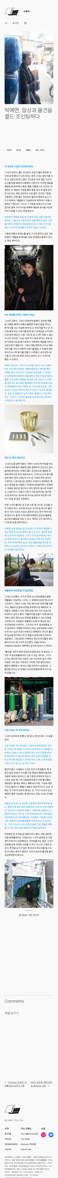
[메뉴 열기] (6, 23)
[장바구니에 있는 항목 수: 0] (25, 23)
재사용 (18, 150)
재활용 (28, 150)
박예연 (8, 150)
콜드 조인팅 (40, 150)
